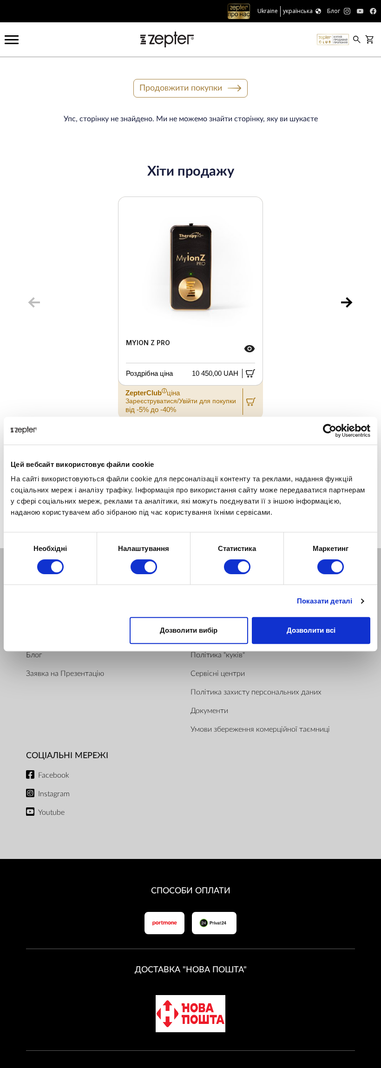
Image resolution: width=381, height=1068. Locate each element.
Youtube (51, 812)
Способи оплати (190, 891)
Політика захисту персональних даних (256, 692)
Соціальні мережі (67, 756)
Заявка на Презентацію (65, 673)
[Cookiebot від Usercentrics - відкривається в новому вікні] (329, 431)
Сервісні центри (217, 673)
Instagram (54, 794)
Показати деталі (325, 601)
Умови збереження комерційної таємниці (260, 729)
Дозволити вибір (188, 630)
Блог (34, 655)
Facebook (53, 775)
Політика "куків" (217, 655)
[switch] (144, 566)
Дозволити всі (311, 630)
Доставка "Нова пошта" (191, 970)
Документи (209, 710)
